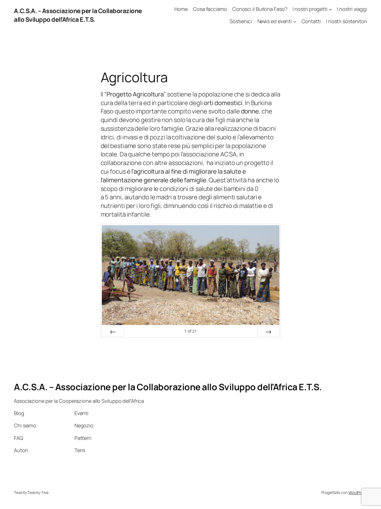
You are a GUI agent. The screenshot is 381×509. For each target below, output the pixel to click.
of (190, 331)
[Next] (268, 331)
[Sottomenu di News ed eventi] (294, 21)
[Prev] (113, 331)
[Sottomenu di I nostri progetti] (330, 9)
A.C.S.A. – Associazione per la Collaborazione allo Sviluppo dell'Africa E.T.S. (78, 15)
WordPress (357, 492)
